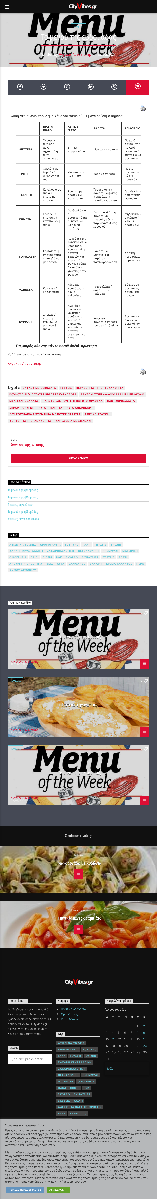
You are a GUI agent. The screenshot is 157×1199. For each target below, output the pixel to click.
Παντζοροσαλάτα (121, 400)
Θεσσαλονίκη (88, 550)
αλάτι (123, 557)
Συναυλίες (90, 557)
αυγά (61, 563)
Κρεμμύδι (110, 550)
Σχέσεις (108, 557)
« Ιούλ (109, 1068)
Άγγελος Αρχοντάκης (75, 54)
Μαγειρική (130, 550)
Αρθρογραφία (50, 544)
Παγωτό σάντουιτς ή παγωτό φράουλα (73, 400)
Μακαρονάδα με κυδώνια (79, 863)
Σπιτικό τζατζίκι (97, 414)
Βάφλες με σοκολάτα (39, 387)
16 (144, 1039)
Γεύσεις (78, 27)
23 (145, 1045)
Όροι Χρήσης (69, 1014)
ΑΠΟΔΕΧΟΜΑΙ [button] (58, 1189)
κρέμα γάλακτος (119, 563)
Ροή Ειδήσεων (70, 1019)
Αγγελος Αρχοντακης (25, 363)
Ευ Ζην (116, 544)
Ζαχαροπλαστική (60, 550)
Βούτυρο (72, 544)
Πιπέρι (47, 557)
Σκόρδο (72, 557)
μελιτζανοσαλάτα (23, 400)
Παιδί (34, 557)
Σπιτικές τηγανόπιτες (21, 505)
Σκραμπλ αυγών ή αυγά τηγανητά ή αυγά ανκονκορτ (51, 407)
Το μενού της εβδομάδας (23, 490)
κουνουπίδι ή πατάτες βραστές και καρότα (42, 394)
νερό (140, 563)
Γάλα (87, 544)
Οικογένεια (17, 557)
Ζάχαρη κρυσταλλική (26, 550)
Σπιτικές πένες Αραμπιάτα (23, 519)
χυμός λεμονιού (22, 570)
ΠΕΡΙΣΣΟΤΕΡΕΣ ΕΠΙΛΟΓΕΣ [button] (25, 1189)
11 (113, 1039)
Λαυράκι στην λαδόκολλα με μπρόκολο (112, 394)
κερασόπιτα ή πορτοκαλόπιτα (99, 387)
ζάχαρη (96, 563)
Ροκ (59, 557)
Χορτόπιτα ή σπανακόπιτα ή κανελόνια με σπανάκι (50, 420)
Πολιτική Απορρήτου (74, 1009)
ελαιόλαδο (77, 563)
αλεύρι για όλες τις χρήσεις (31, 563)
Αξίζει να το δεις (22, 544)
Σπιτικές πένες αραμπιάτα (79, 918)
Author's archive (78, 458)
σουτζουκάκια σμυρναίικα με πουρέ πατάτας (45, 414)
